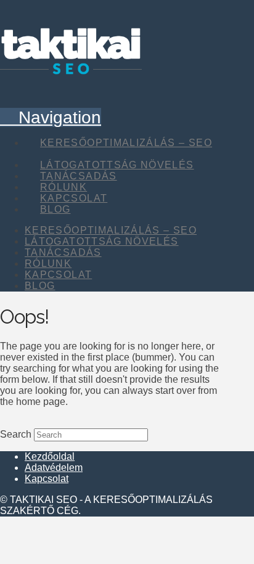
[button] (50, 117)
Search (15, 434)
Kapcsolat (46, 478)
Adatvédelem (54, 467)
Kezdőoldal (50, 456)
